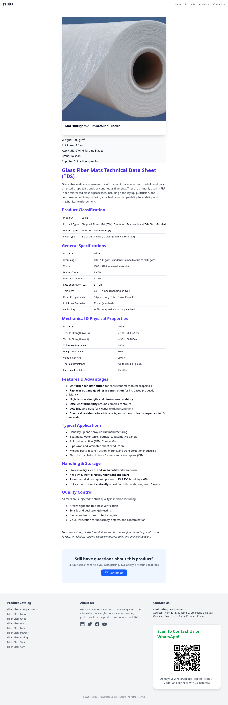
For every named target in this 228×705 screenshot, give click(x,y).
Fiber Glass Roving (17, 637)
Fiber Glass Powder (18, 632)
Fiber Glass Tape (16, 642)
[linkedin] (82, 624)
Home (178, 4)
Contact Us (219, 4)
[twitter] (89, 624)
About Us (204, 4)
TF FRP (8, 4)
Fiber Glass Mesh (16, 628)
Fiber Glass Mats (16, 623)
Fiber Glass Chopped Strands (23, 609)
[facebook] (97, 624)
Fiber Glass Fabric (17, 614)
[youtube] (104, 624)
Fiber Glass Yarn (16, 646)
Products (190, 4)
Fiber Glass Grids (16, 618)
